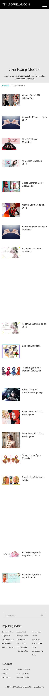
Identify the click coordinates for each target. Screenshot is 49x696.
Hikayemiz (5, 670)
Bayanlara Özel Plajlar (37, 645)
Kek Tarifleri (21, 640)
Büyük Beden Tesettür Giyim (22, 645)
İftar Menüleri (7, 643)
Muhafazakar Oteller (9, 647)
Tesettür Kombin (8, 640)
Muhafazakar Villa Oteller (38, 653)
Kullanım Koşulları (23, 677)
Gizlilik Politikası (23, 674)
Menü (44, 4)
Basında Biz (6, 677)
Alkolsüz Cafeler (23, 651)
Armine (34, 636)
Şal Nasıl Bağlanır (8, 632)
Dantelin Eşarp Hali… (31, 346)
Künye (4, 674)
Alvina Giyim (36, 640)
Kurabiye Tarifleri (23, 636)
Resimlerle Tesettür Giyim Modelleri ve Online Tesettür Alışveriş (16, 4)
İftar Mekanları (37, 632)
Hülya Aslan (6, 636)
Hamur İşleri (21, 632)
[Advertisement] (24, 38)
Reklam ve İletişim (23, 670)
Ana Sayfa (5, 86)
